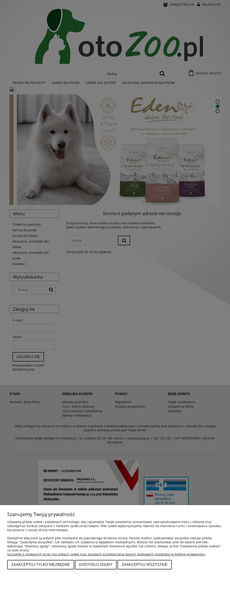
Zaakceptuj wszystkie (145, 564)
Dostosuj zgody (96, 564)
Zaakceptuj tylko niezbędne (40, 564)
